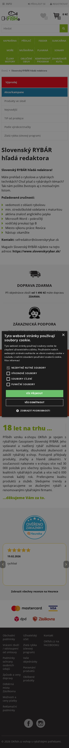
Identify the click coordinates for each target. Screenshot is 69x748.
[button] (34, 410)
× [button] (63, 335)
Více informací (12, 360)
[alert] (34, 374)
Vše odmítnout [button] (34, 402)
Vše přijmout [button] (34, 393)
